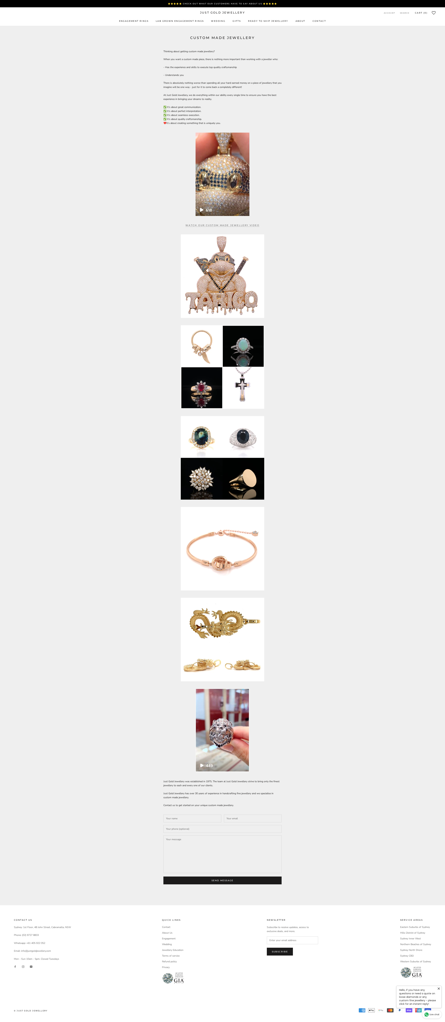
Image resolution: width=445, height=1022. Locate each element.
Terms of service (171, 955)
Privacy (166, 967)
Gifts (237, 21)
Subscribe (280, 951)
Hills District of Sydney (412, 932)
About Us (167, 932)
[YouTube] (31, 966)
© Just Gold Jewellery (30, 1010)
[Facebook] (15, 966)
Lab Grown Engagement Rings (180, 21)
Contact (319, 21)
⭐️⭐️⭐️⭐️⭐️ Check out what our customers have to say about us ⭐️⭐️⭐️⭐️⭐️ (222, 3)
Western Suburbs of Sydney (415, 961)
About (300, 21)
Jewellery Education (172, 950)
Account (389, 13)
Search (404, 13)
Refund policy (169, 961)
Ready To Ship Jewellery (268, 21)
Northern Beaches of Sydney (415, 944)
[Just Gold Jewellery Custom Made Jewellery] (222, 276)
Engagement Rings (133, 21)
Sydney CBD (407, 955)
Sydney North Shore (411, 950)
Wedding (218, 21)
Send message (222, 880)
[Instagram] (23, 966)
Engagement (169, 938)
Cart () (421, 12)
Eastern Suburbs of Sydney (415, 927)
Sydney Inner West (410, 938)
